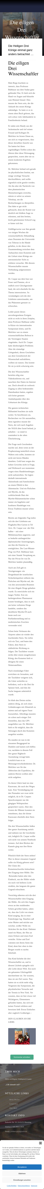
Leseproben (13, 1104)
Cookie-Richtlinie (12, 1186)
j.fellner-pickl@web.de (18, 1131)
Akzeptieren (22, 1167)
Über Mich (13, 1108)
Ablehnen (22, 1174)
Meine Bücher (14, 1100)
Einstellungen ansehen (22, 1180)
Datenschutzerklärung (24, 1186)
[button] (40, 1143)
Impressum (34, 1186)
